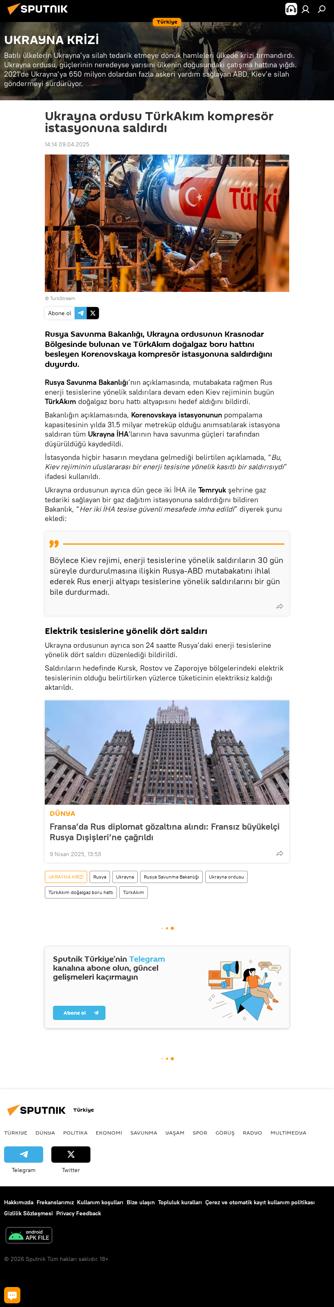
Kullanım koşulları (100, 1202)
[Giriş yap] (305, 9)
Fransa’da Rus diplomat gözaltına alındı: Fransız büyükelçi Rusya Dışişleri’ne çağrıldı (165, 831)
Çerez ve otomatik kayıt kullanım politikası (260, 1202)
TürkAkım (133, 892)
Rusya (99, 877)
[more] (280, 606)
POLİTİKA (75, 1132)
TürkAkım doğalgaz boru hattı (80, 892)
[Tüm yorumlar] (12, 1295)
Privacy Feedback (78, 1213)
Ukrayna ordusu (226, 877)
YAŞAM (175, 1132)
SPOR (200, 1132)
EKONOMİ (109, 1132)
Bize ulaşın (141, 1202)
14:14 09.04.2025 (67, 144)
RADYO (252, 1132)
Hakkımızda (18, 1202)
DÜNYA (62, 813)
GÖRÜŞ (225, 1132)
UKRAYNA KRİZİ (66, 877)
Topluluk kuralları (180, 1202)
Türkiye (15, 1132)
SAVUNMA (143, 1132)
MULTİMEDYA (288, 1132)
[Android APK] (29, 1236)
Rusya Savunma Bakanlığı (171, 877)
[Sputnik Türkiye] (40, 16)
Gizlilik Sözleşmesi (28, 1213)
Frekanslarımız (55, 1202)
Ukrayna (125, 877)
